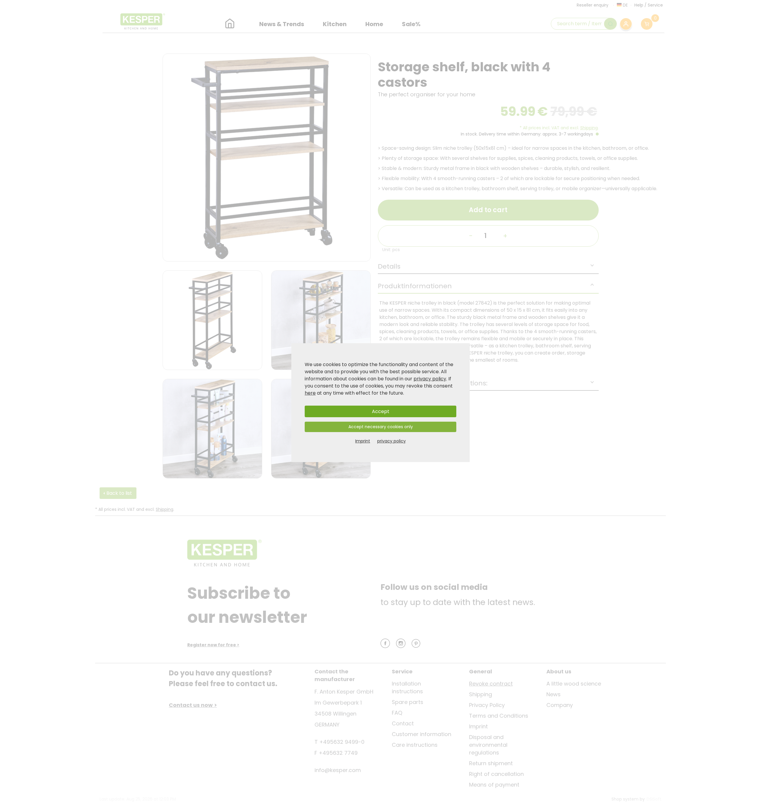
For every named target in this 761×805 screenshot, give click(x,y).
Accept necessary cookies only (380, 427)
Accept (380, 411)
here (310, 393)
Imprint (362, 441)
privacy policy (429, 378)
